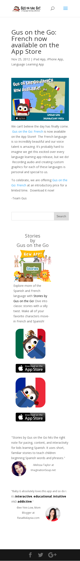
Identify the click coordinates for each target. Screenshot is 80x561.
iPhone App (55, 59)
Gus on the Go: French (27, 131)
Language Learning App (27, 64)
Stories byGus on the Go (33, 240)
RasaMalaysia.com (28, 518)
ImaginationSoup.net (43, 470)
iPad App (39, 59)
